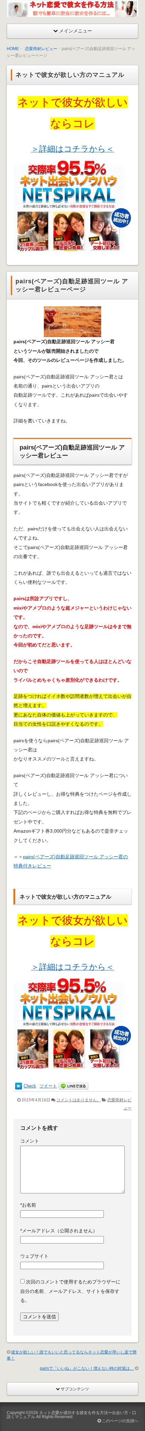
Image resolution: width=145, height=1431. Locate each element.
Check (30, 1085)
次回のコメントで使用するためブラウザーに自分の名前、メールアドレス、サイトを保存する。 (70, 1291)
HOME (13, 48)
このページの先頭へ (119, 1420)
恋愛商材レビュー (41, 48)
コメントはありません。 (78, 1100)
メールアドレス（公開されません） (58, 1230)
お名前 (28, 1205)
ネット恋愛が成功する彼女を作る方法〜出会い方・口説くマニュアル (71, 1414)
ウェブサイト (34, 1256)
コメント (29, 1141)
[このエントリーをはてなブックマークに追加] (18, 1086)
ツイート (48, 1085)
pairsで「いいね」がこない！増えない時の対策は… (87, 1368)
